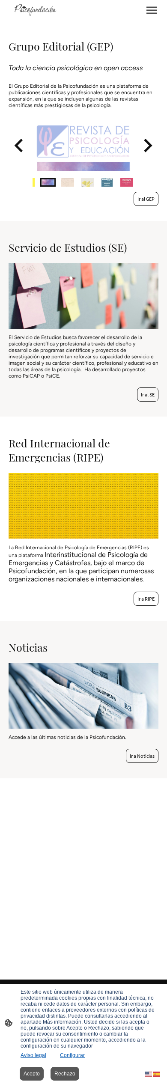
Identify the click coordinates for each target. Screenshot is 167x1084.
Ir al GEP (146, 199)
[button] (48, 182)
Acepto (32, 1074)
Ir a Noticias (142, 756)
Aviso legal (33, 1055)
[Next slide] (147, 146)
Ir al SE (148, 394)
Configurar (72, 1055)
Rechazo (64, 1074)
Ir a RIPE (146, 599)
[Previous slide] (19, 146)
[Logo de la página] (34, 10)
